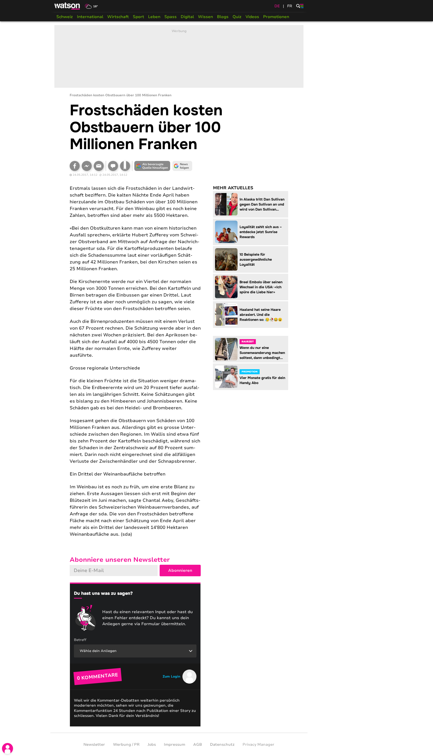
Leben (154, 17)
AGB (197, 744)
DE (277, 6)
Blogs (223, 17)
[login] (7, 748)
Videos (252, 17)
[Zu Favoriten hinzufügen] (125, 166)
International (90, 17)
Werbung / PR (126, 744)
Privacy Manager (258, 744)
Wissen (205, 17)
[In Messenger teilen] (87, 166)
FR (289, 6)
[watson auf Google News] (182, 166)
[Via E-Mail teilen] (99, 166)
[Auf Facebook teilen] (75, 166)
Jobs (152, 744)
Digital (187, 17)
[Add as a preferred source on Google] (152, 166)
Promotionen (276, 17)
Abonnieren (180, 570)
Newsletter (94, 744)
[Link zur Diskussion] (113, 166)
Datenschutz (222, 744)
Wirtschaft (118, 17)
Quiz (237, 17)
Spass (170, 17)
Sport (138, 17)
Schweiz (64, 17)
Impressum (174, 744)
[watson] (67, 6)
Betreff (80, 639)
